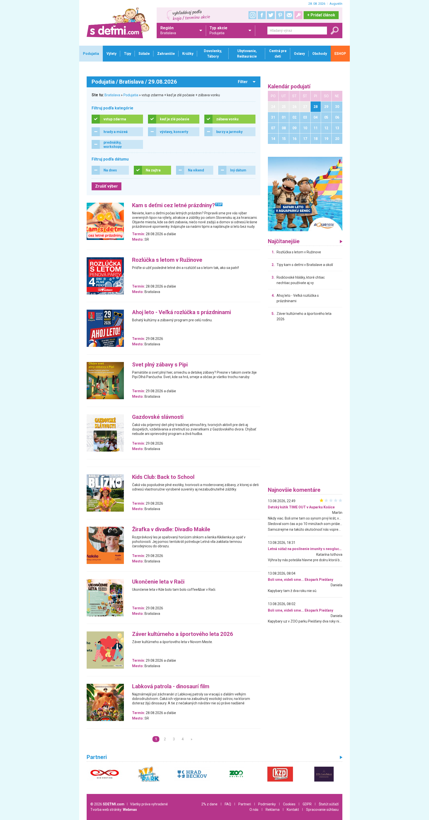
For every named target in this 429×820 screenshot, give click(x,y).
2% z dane (209, 804)
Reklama (273, 810)
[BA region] (305, 194)
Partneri (244, 804)
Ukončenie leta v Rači (158, 582)
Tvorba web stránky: (113, 810)
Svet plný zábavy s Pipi (160, 365)
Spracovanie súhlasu (322, 810)
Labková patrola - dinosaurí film (170, 686)
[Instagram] (252, 15)
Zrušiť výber (106, 186)
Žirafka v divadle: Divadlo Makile (171, 529)
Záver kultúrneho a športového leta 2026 (182, 634)
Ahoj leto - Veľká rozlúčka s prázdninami (181, 312)
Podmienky (267, 804)
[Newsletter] (289, 15)
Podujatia (130, 95)
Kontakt (293, 810)
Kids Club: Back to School (163, 477)
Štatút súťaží (329, 804)
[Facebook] (262, 15)
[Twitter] (271, 15)
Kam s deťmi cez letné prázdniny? (173, 205)
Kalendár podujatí (289, 87)
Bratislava (112, 95)
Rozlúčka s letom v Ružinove (167, 260)
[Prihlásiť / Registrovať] (298, 15)
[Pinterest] (280, 15)
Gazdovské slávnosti (157, 417)
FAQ (228, 804)
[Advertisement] (305, 405)
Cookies (289, 804)
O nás (254, 810)
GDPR (307, 804)
